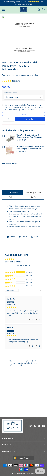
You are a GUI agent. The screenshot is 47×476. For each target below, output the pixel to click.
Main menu (7, 438)
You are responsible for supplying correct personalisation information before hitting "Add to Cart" (24, 107)
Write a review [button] (23, 265)
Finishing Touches (34, 192)
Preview (23, 114)
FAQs (33, 197)
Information (9, 451)
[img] (23, 307)
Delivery (13, 197)
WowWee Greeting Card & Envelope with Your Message (29, 136)
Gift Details (13, 192)
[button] (7, 81)
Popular (6, 445)
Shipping (17, 75)
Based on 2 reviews (13, 262)
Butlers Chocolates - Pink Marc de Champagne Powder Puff (30, 148)
